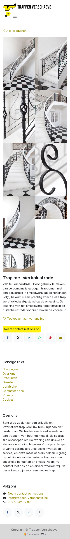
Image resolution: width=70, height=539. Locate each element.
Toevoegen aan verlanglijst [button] (25, 318)
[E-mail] (61, 337)
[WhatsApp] (39, 337)
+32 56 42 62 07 (19, 502)
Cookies (8, 399)
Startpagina (10, 369)
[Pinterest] (50, 337)
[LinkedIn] (29, 337)
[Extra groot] (39, 512)
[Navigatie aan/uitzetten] (14, 16)
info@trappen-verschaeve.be (28, 498)
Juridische (10, 386)
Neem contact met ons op (21, 329)
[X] (18, 337)
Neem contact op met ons (25, 493)
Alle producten (16, 31)
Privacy (8, 395)
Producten (10, 378)
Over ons (9, 373)
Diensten (9, 382)
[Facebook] (7, 337)
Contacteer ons (13, 391)
